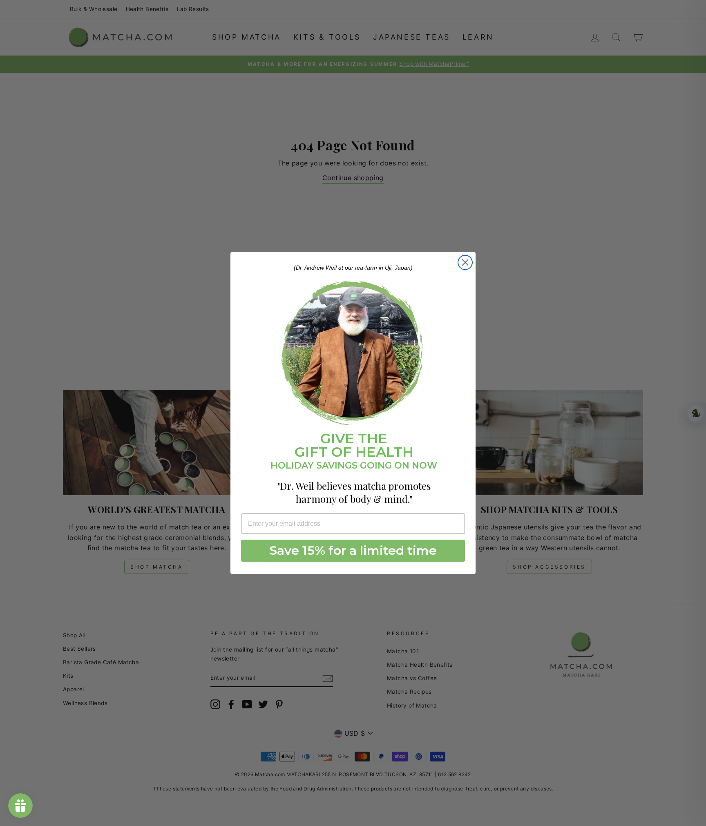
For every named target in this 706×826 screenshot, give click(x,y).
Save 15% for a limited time (353, 550)
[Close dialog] (465, 262)
